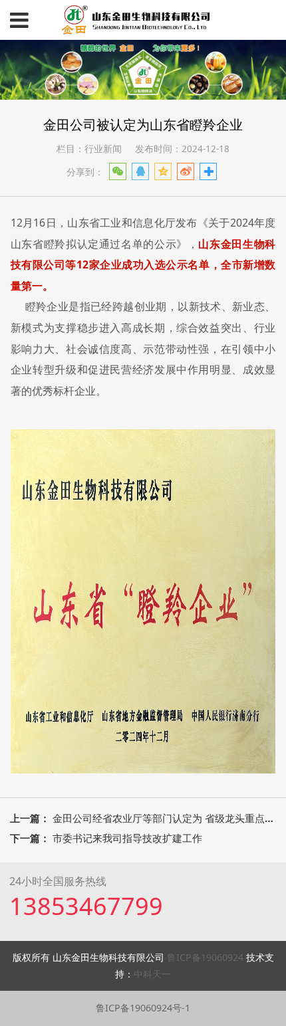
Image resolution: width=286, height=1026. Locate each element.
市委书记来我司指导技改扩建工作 (127, 838)
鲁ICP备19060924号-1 (143, 1007)
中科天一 (152, 974)
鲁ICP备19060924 (206, 957)
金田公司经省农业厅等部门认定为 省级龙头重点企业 (169, 818)
